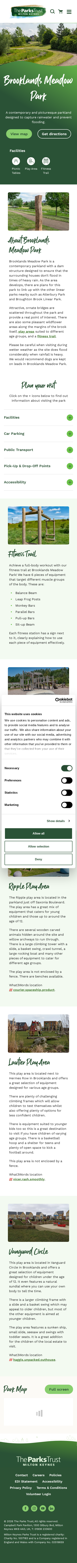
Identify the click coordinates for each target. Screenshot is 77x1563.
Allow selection (38, 846)
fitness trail (46, 336)
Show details (56, 821)
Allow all (38, 833)
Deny (38, 859)
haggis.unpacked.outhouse (34, 1360)
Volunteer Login (38, 1494)
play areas (26, 331)
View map (19, 134)
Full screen (59, 1389)
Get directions (54, 134)
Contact (21, 1475)
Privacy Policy (21, 1488)
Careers (39, 1475)
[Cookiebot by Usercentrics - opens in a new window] (55, 700)
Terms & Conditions (52, 1488)
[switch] (66, 780)
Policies (55, 1475)
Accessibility (52, 1481)
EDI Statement (26, 1481)
